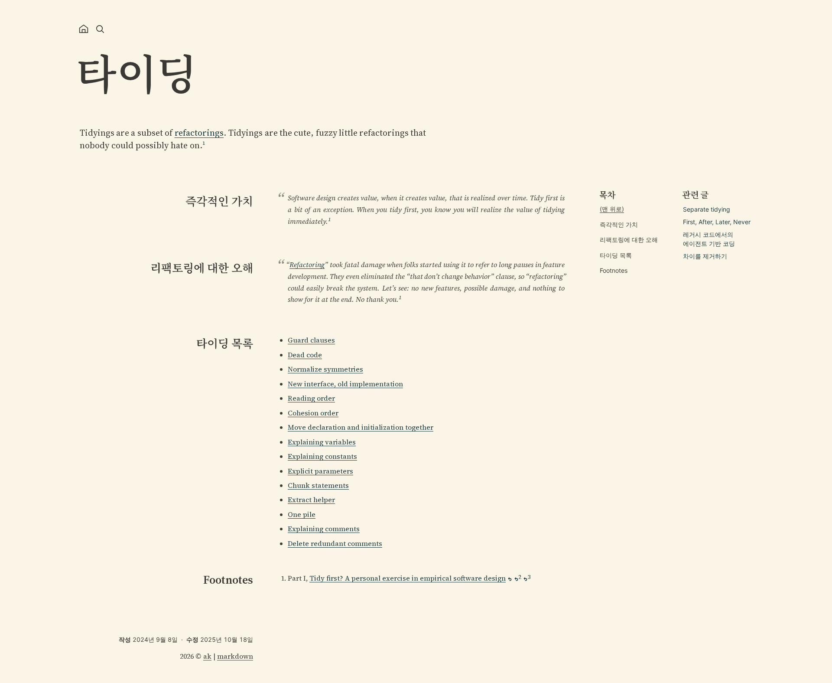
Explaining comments (324, 528)
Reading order (311, 398)
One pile (301, 514)
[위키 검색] (100, 29)
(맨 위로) (612, 208)
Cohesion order (313, 413)
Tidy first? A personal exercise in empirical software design (407, 578)
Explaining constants (322, 456)
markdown (235, 656)
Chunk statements (318, 485)
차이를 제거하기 (705, 256)
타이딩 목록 (616, 255)
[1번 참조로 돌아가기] (509, 579)
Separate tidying (706, 209)
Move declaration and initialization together (360, 427)
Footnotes (613, 271)
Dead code (305, 354)
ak (207, 656)
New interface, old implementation (345, 384)
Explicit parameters (320, 471)
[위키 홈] (83, 29)
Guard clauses (311, 340)
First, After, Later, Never (717, 221)
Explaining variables (322, 442)
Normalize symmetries (325, 369)
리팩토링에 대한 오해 (629, 239)
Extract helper (311, 499)
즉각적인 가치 (619, 224)
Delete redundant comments (335, 543)
